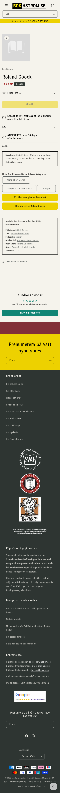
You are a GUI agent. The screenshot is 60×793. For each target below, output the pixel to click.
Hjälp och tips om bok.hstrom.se (21, 643)
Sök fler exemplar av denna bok (30, 197)
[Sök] (54, 14)
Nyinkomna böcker (15, 405)
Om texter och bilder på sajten (20, 411)
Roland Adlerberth (25, 244)
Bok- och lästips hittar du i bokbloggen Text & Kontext (27, 610)
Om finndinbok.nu (14, 439)
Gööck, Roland (21, 230)
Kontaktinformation (37, 786)
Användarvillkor (50, 782)
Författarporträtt (13, 619)
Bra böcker (17, 237)
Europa (46, 188)
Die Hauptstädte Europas (28, 240)
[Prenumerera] (50, 360)
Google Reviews (40, 21)
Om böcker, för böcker (16, 637)
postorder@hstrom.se (40, 661)
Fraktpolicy (22, 786)
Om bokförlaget (13, 425)
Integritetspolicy (35, 782)
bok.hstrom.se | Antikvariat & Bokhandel (27, 778)
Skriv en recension (30, 312)
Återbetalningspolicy (18, 782)
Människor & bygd (16, 180)
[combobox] (30, 14)
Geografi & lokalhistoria (19, 188)
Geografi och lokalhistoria (23, 247)
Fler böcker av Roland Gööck (30, 206)
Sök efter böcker (13, 391)
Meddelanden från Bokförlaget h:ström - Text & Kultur (28, 628)
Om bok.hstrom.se (14, 384)
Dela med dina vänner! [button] (16, 261)
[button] (6, 5)
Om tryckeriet (12, 432)
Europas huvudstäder (20, 233)
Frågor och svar (13, 398)
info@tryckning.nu (41, 666)
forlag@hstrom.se (40, 670)
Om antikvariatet (14, 418)
